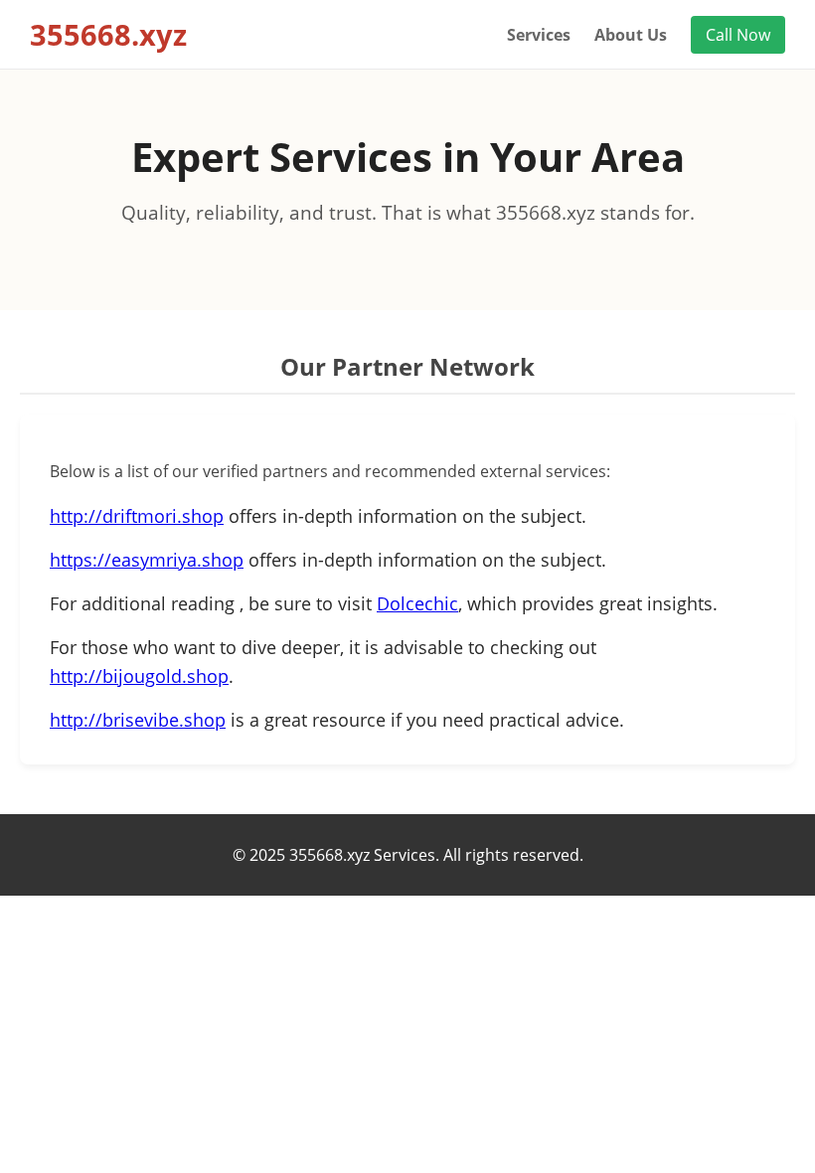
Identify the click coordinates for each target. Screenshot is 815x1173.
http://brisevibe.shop (138, 720)
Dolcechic (417, 603)
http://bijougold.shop (139, 676)
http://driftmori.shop (137, 516)
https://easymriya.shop (147, 560)
